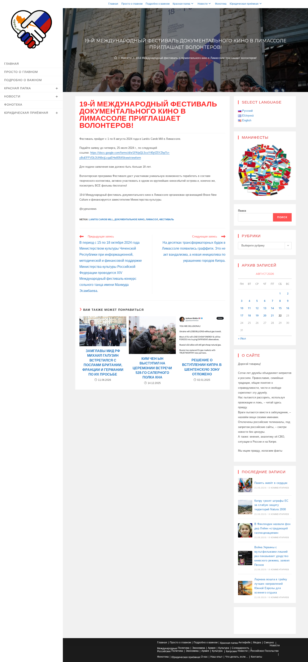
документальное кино (129, 219)
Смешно (269, 642)
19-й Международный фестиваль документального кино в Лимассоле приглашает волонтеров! (196, 58)
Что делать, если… (236, 656)
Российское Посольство (264, 650)
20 (264, 315)
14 (272, 308)
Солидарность (240, 647)
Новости (203, 3)
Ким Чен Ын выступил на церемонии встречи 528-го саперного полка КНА (152, 368)
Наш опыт (216, 656)
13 (264, 308)
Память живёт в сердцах (271, 483)
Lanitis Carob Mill (101, 219)
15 (280, 308)
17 (241, 315)
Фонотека (220, 3)
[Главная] (115, 58)
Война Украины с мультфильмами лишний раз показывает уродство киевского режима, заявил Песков (272, 556)
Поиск (242, 210)
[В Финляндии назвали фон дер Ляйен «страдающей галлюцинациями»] (245, 530)
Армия (212, 647)
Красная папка (181, 3)
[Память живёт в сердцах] (245, 485)
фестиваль (166, 219)
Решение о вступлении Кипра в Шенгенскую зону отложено (202, 367)
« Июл (242, 338)
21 (272, 315)
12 (257, 308)
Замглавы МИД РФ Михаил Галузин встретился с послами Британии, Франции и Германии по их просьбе (102, 362)
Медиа (257, 642)
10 (241, 308)
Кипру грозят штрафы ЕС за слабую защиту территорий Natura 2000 (271, 505)
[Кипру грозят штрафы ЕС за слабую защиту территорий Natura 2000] (245, 507)
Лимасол (152, 219)
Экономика (198, 647)
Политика (183, 647)
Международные (167, 648)
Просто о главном (131, 3)
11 (249, 308)
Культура (223, 647)
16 (287, 308)
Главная (113, 3)
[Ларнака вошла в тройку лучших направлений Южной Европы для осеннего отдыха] (245, 588)
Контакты (256, 656)
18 (249, 315)
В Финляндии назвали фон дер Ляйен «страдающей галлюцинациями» (272, 528)
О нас (204, 656)
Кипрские (231, 651)
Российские (164, 651)
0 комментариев (279, 488)
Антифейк (244, 642)
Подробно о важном (158, 3)
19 (257, 315)
